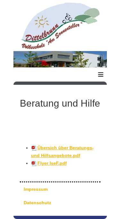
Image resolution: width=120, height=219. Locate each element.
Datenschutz (37, 202)
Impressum (36, 189)
